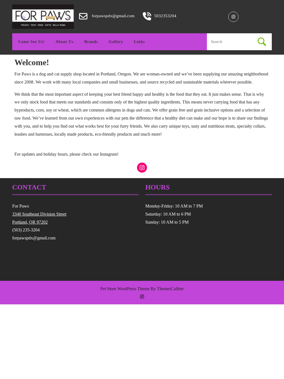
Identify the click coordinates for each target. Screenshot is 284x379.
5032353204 (165, 16)
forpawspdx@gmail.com (113, 16)
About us (64, 42)
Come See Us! (31, 42)
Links (139, 42)
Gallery (116, 42)
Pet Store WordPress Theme (124, 288)
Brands (91, 42)
